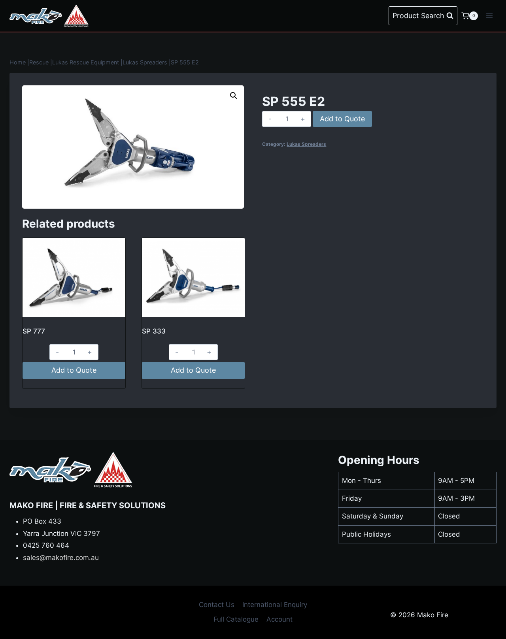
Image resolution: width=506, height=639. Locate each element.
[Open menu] (489, 15)
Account (279, 619)
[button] (234, 96)
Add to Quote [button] (73, 370)
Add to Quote (342, 119)
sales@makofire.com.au (61, 558)
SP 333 (154, 331)
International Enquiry (274, 605)
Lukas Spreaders (145, 62)
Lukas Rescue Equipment (85, 62)
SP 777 (34, 331)
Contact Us (216, 605)
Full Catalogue (236, 619)
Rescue (39, 62)
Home (17, 62)
